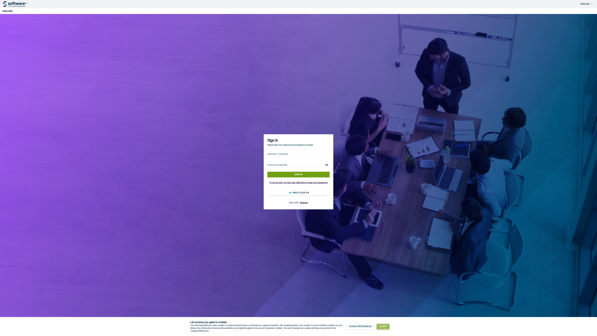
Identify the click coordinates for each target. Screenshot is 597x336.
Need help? (7, 11)
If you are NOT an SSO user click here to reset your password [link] (299, 182)
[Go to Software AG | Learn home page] (14, 4)
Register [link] (304, 202)
